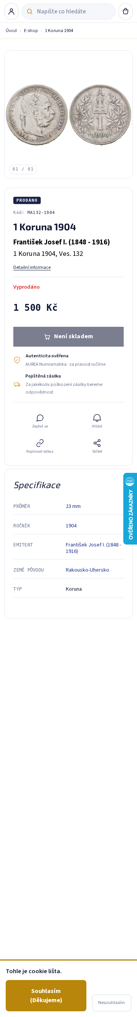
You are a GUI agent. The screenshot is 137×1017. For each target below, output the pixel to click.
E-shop (31, 30)
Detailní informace (32, 267)
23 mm (73, 506)
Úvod (11, 30)
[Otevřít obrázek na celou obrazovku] (68, 114)
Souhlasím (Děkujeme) (46, 995)
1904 (71, 526)
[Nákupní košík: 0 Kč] (125, 11)
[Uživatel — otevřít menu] (11, 11)
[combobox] (73, 11)
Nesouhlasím (111, 1002)
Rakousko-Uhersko (87, 570)
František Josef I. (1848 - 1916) (93, 548)
